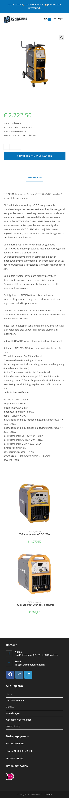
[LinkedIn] (28, 675)
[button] (61, 37)
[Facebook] (10, 675)
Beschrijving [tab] (34, 177)
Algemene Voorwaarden (18, 719)
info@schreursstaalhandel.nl (30, 664)
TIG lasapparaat (34, 531)
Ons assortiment (15, 700)
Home (9, 694)
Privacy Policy (13, 726)
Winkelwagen (13, 713)
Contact (10, 707)
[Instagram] (19, 675)
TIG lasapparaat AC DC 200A (34, 534)
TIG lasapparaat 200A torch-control (34, 604)
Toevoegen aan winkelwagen (34, 156)
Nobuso (48, 794)
